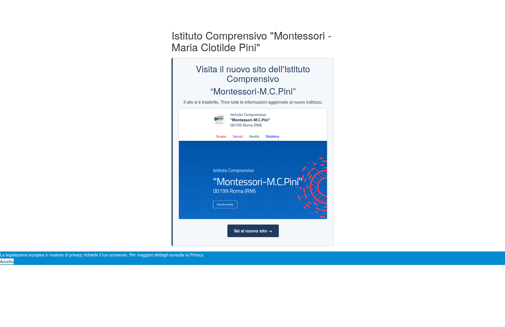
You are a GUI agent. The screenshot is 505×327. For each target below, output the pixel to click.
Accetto (7, 261)
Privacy (196, 255)
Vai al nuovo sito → (253, 231)
